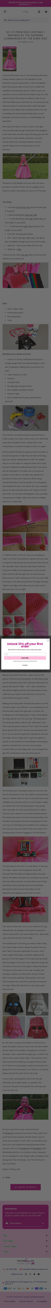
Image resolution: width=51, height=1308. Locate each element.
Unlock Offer (25, 658)
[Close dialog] (48, 640)
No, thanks (25, 665)
